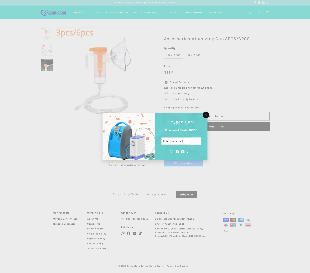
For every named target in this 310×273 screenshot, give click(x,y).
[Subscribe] (196, 141)
